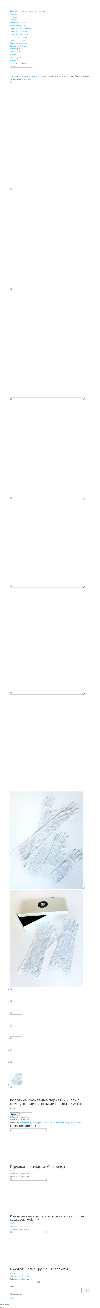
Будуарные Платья (18, 46)
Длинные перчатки (18, 25)
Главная (13, 14)
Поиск (12, 1286)
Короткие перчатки (18, 23)
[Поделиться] (3, 1304)
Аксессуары (15, 49)
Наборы (13, 54)
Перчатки (14, 20)
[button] (19, 1117)
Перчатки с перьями (18, 31)
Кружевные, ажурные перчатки (50, 1123)
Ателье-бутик (15, 57)
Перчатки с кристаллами (20, 28)
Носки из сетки (16, 52)
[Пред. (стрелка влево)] (1, 1307)
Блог (12, 1298)
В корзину (15, 1114)
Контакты (14, 60)
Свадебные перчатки (19, 37)
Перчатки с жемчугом (19, 34)
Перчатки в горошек (18, 43)
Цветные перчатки (18, 40)
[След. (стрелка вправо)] (3, 1307)
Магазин (13, 17)
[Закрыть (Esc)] (1, 1304)
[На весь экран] (6, 1304)
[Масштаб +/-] (8, 1304)
